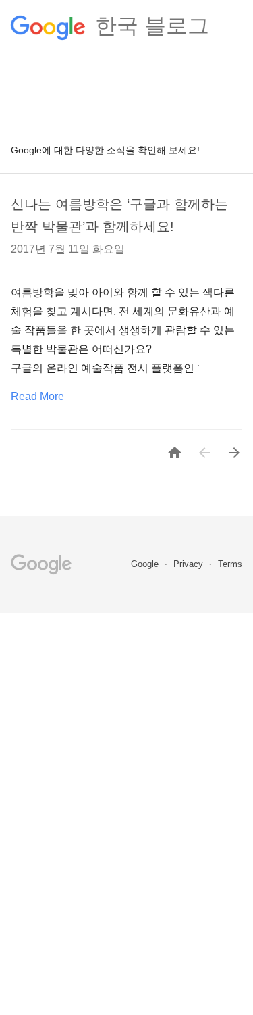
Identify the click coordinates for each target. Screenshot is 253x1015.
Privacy (189, 564)
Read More (37, 396)
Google (146, 564)
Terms (230, 564)
